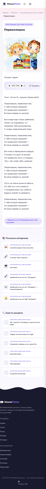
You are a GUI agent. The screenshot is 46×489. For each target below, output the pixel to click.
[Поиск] (24, 4)
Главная (5, 13)
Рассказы (3, 463)
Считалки (3, 459)
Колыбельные (5, 450)
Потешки (3, 440)
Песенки (14, 13)
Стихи (2, 427)
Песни (2, 431)
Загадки (3, 436)
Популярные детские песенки (31, 13)
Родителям (4, 467)
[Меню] (30, 4)
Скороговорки (5, 454)
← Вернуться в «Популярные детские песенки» (22, 221)
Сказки (2, 423)
